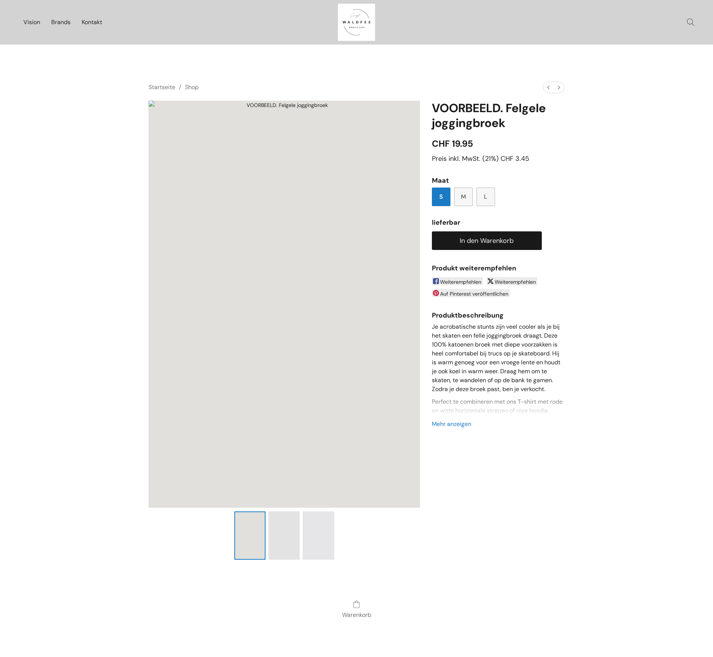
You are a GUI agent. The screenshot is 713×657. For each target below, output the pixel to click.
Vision (31, 22)
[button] (356, 22)
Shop (192, 87)
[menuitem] (548, 87)
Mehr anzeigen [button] (451, 424)
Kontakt (92, 22)
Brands (61, 22)
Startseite (162, 87)
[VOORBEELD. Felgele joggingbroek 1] (284, 535)
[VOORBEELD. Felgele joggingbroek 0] (250, 535)
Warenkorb (356, 615)
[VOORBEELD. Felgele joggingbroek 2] (318, 535)
